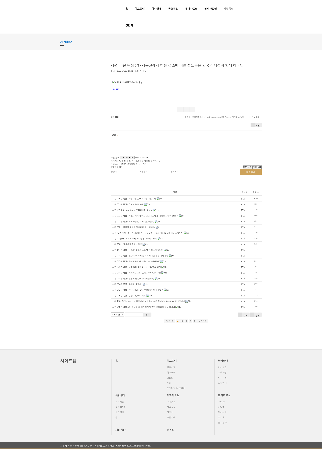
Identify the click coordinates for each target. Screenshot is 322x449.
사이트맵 (68, 360)
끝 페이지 (202, 321)
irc (203, 117)
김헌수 (243, 117)
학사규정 (222, 377)
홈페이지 (174, 171)
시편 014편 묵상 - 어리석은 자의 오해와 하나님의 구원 (136, 272)
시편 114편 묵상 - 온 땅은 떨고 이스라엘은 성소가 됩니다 (137, 249)
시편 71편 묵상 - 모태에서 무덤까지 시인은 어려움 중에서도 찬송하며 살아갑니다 (148, 301)
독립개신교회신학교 (193, 117)
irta (206, 117)
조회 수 (256, 192)
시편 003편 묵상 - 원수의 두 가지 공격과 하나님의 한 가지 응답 (140, 255)
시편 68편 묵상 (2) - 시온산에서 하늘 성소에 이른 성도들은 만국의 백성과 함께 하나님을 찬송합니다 (188, 65)
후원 (169, 382)
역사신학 (222, 412)
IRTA (113, 70)
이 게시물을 (254, 117)
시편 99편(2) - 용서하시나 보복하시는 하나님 (132, 210)
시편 (222, 117)
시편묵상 (229, 8)
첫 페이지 (170, 321)
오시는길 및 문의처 (176, 387)
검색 (147, 314)
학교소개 (171, 367)
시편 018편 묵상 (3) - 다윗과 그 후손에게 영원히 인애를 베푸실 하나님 (143, 306)
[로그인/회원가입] (260, 8)
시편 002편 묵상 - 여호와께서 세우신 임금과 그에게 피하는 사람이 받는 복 (145, 215)
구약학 (221, 401)
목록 (258, 126)
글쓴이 (114, 171)
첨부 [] (115, 117)
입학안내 (222, 382)
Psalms (228, 117)
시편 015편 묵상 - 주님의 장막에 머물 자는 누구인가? (136, 261)
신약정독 (171, 406)
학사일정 (222, 367)
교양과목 (171, 417)
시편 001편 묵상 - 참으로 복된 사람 (128, 204)
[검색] (254, 8)
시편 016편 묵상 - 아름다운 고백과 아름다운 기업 (134, 198)
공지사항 (119, 401)
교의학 (221, 417)
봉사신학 (222, 422)
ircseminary (214, 117)
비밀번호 (144, 171)
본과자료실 (210, 8)
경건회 (129, 25)
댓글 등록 (250, 172)
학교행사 (119, 412)
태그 (257, 316)
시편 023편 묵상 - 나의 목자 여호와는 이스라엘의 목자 (136, 267)
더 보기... (117, 89)
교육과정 (222, 372)
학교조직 (171, 372)
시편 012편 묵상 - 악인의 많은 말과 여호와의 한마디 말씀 (137, 289)
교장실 (170, 377)
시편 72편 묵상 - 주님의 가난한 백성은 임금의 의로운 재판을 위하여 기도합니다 (147, 232)
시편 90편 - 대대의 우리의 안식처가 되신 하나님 (133, 227)
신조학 (170, 412)
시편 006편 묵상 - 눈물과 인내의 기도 (129, 295)
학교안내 (140, 8)
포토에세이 (120, 406)
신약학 (221, 406)
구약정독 (171, 401)
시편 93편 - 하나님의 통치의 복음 (127, 244)
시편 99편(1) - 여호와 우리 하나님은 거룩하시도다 (134, 238)
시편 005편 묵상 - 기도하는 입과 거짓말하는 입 (133, 221)
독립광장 (173, 8)
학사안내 (156, 8)
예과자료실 (191, 8)
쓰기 (245, 316)
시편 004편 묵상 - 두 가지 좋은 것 (127, 284)
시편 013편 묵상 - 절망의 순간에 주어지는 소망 (133, 278)
